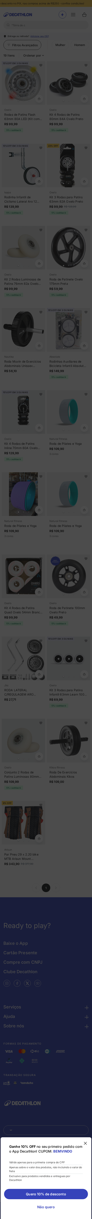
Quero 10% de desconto (46, 1194)
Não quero (46, 1207)
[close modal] (85, 1143)
